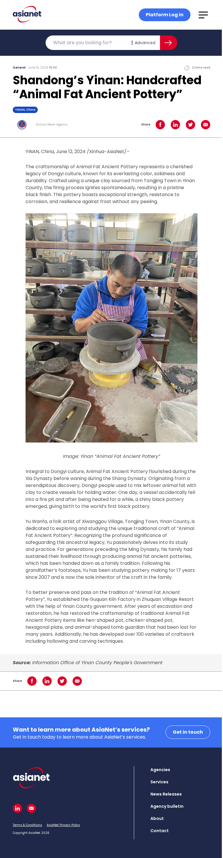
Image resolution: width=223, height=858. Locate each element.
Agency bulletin (167, 806)
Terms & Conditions (27, 825)
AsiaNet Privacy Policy (63, 825)
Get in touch (188, 732)
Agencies (160, 770)
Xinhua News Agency (52, 125)
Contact (159, 831)
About (157, 818)
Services (159, 782)
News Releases (166, 794)
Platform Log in (165, 14)
